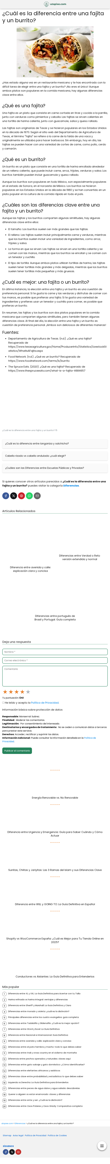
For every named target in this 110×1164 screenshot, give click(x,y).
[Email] (37, 495)
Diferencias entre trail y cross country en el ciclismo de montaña (42, 1052)
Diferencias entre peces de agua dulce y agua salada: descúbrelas (44, 1088)
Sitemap (7, 1135)
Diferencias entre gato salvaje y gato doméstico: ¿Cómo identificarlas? (46, 1064)
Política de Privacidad (45, 702)
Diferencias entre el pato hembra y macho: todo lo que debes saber (44, 1046)
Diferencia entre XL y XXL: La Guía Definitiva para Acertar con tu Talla (44, 993)
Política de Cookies (57, 1135)
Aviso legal (18, 1135)
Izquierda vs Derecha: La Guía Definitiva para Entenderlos (38, 1082)
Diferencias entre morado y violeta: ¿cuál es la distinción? (38, 1011)
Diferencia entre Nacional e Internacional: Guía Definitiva (38, 1034)
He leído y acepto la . (31, 702)
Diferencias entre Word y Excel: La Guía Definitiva (34, 1029)
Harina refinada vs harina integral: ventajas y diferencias (38, 999)
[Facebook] (5, 495)
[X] (13, 495)
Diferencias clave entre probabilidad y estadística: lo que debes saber (45, 1076)
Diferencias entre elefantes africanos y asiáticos (34, 1070)
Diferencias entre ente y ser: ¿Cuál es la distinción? (35, 1100)
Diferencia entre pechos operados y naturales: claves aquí (39, 1058)
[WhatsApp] (29, 495)
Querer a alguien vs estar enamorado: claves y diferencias (39, 1094)
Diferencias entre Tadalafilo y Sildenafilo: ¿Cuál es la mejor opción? (43, 1023)
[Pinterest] (21, 495)
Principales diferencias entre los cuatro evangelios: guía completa (43, 1017)
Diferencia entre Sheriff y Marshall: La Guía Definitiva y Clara (39, 1005)
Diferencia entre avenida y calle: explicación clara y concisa (39, 1040)
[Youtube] (18, 1152)
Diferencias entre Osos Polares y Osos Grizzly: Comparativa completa (45, 1106)
